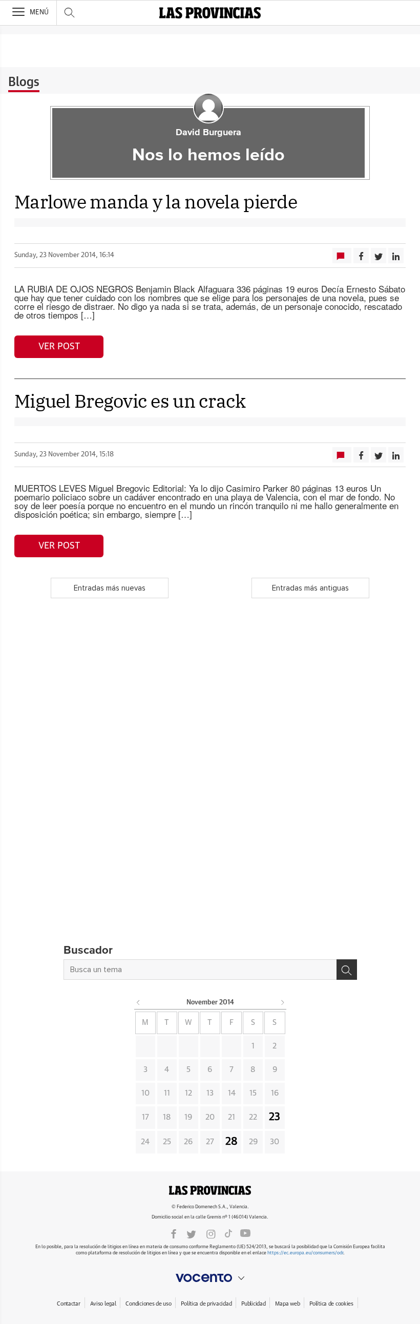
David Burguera (208, 132)
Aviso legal (103, 1304)
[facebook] (173, 1233)
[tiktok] (228, 1233)
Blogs (23, 82)
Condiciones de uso (148, 1304)
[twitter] (191, 1233)
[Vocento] (210, 1278)
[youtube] (245, 1233)
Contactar (68, 1304)
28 (231, 1142)
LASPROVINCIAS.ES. (210, 1190)
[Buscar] (347, 969)
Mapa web (287, 1304)
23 (274, 1117)
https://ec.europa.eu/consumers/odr (305, 1253)
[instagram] (211, 1233)
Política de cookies (331, 1304)
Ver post (59, 346)
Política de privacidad (206, 1304)
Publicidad (253, 1304)
